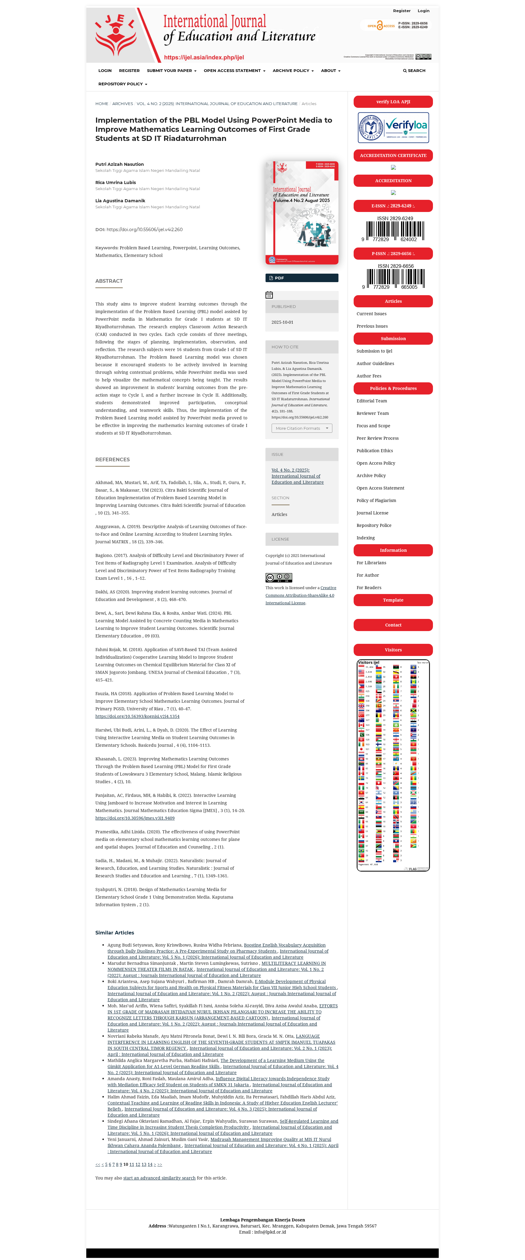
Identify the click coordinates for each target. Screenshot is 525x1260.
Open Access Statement (233, 70)
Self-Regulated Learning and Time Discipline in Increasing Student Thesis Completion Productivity (223, 1124)
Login (105, 70)
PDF (279, 277)
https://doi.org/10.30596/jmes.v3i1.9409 (135, 818)
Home (101, 103)
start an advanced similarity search (159, 1178)
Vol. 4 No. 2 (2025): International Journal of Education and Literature (217, 103)
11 (131, 1164)
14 (150, 1164)
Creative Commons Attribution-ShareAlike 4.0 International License (301, 595)
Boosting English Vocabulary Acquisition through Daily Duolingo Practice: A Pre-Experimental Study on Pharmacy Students (217, 948)
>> (159, 1164)
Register (129, 70)
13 (144, 1164)
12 (138, 1164)
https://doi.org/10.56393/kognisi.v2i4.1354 (137, 716)
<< (97, 1164)
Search (416, 70)
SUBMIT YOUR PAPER (170, 70)
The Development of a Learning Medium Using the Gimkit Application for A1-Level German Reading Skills (216, 1063)
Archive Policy (292, 70)
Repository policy (121, 83)
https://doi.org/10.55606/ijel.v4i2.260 (145, 229)
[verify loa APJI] (393, 143)
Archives (122, 103)
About (329, 70)
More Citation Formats (298, 428)
